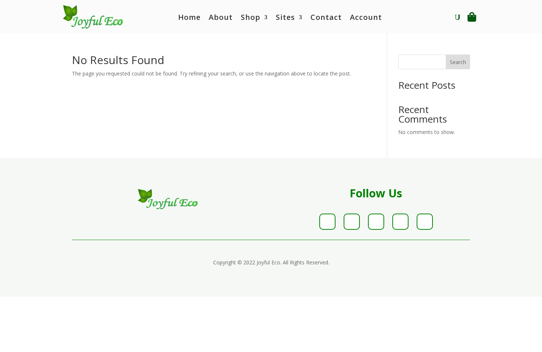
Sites (285, 18)
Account (366, 18)
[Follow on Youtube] (425, 222)
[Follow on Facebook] (327, 222)
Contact (326, 18)
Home (189, 18)
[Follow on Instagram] (376, 222)
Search (458, 62)
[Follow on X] (352, 222)
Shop (250, 18)
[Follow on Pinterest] (400, 222)
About (221, 18)
